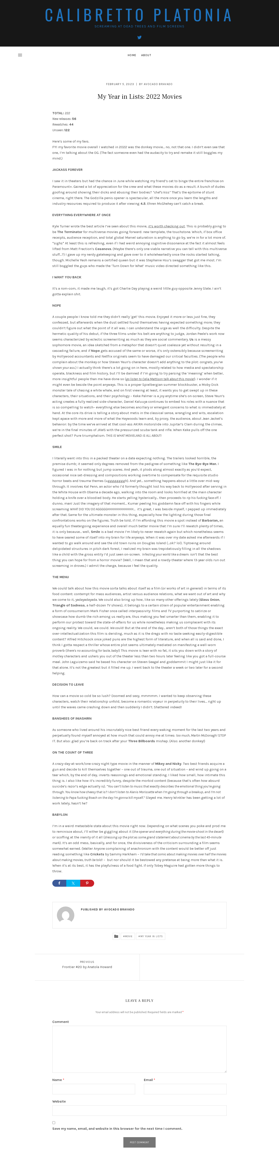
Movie (129, 936)
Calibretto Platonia (139, 14)
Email (149, 1080)
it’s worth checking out (166, 226)
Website (59, 1101)
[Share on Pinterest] (87, 883)
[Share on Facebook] (59, 883)
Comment (60, 1022)
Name (58, 1080)
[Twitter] (139, 37)
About (146, 55)
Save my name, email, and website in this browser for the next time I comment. (117, 1128)
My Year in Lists (151, 936)
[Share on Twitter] (73, 883)
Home (132, 55)
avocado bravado (158, 84)
